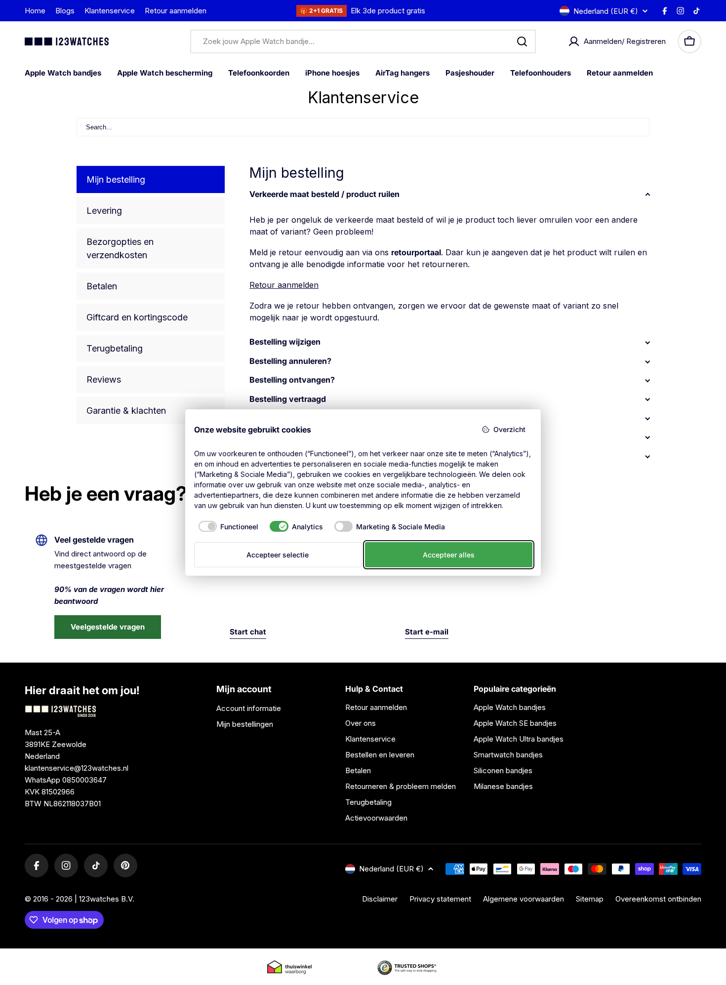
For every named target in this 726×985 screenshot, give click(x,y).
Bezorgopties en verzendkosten (120, 248)
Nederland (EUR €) (605, 11)
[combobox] (363, 41)
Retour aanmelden (175, 10)
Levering (104, 210)
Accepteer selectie (277, 555)
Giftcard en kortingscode (137, 317)
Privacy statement (440, 899)
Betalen (101, 286)
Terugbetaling (114, 348)
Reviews (103, 379)
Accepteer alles (449, 555)
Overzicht (509, 429)
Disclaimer (380, 899)
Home (35, 10)
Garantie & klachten (126, 410)
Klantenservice (109, 10)
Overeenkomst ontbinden (658, 899)
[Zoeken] (522, 41)
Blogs (65, 10)
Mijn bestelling (115, 179)
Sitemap (590, 899)
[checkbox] (226, 526)
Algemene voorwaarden (523, 899)
